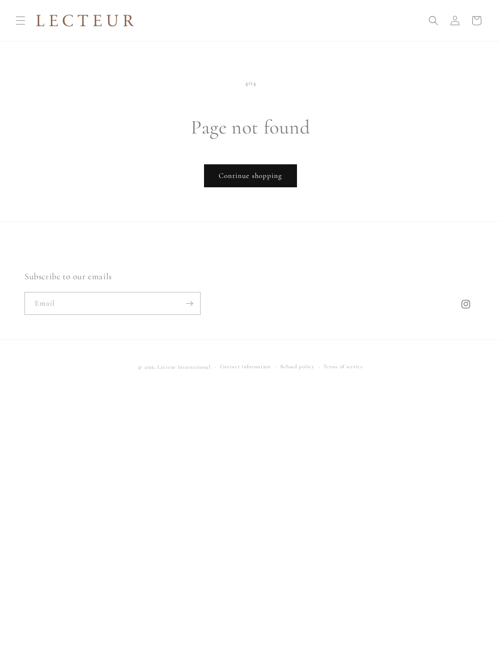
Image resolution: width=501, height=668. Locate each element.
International (194, 367)
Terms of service (343, 366)
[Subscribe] (189, 303)
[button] (20, 20)
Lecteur (167, 367)
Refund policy (297, 366)
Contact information (245, 366)
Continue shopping (250, 175)
